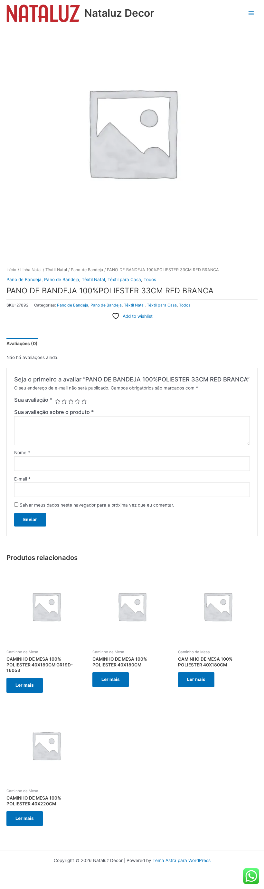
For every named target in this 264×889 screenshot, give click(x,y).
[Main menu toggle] (251, 13)
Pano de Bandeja (87, 269)
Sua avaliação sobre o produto (54, 412)
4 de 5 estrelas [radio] (77, 401)
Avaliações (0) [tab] (22, 343)
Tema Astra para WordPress (182, 860)
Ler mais (24, 685)
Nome (22, 452)
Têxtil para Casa (124, 279)
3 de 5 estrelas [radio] (70, 401)
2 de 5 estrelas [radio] (64, 401)
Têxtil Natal (56, 269)
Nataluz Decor (119, 13)
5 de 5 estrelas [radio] (84, 401)
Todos (150, 279)
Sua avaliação (33, 400)
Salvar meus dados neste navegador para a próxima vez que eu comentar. (97, 505)
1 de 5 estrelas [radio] (57, 401)
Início (11, 269)
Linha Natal (31, 269)
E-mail (22, 478)
